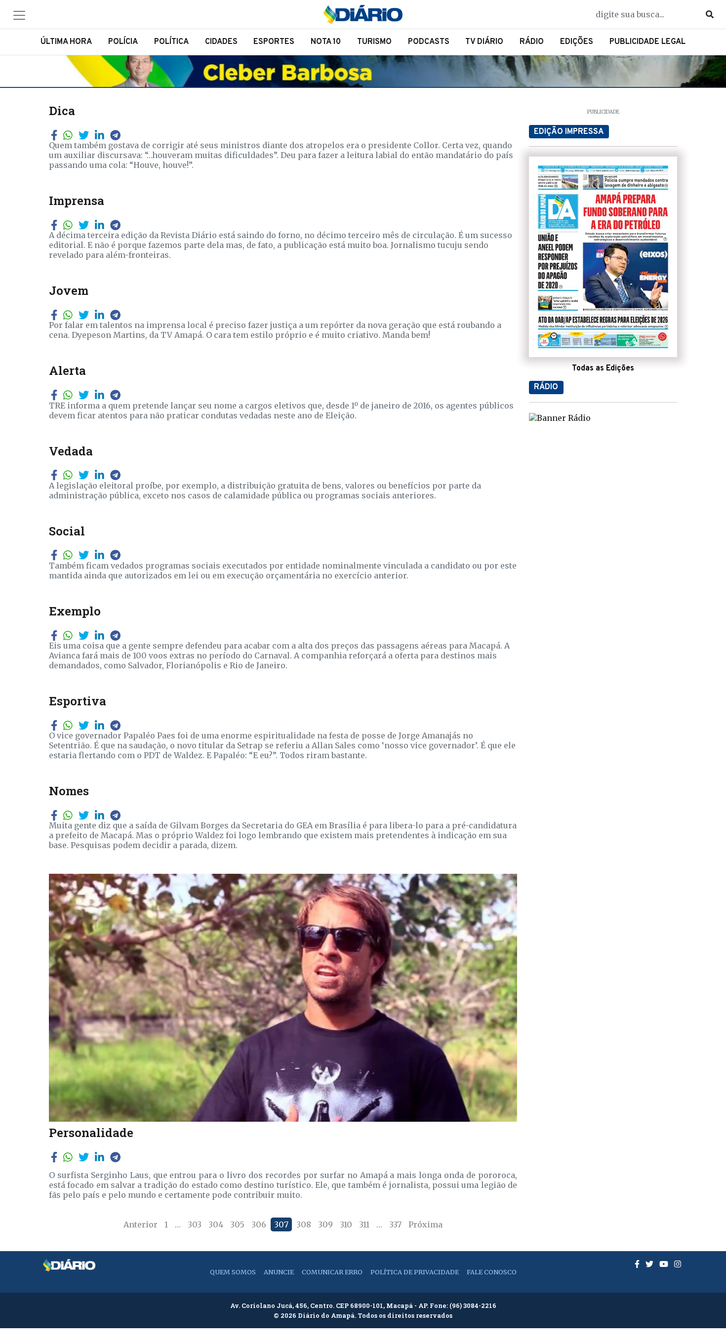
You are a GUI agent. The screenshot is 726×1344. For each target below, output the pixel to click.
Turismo (374, 42)
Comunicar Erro (332, 1272)
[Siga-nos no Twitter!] (650, 1264)
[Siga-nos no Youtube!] (664, 1264)
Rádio (532, 42)
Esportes (273, 42)
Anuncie (279, 1272)
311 (364, 1224)
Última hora (66, 42)
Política (171, 42)
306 (258, 1224)
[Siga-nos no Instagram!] (677, 1264)
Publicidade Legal (647, 42)
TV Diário (484, 42)
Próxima (425, 1224)
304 (215, 1224)
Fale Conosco (492, 1272)
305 (237, 1224)
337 (395, 1224)
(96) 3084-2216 (472, 1305)
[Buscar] (709, 14)
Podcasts (428, 42)
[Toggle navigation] (19, 15)
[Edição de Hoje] (603, 257)
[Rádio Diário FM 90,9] (560, 417)
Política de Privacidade (414, 1272)
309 (325, 1224)
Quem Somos (233, 1272)
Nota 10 (326, 42)
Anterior (140, 1224)
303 (195, 1224)
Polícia (123, 42)
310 (346, 1224)
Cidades (221, 42)
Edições (576, 42)
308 (303, 1224)
